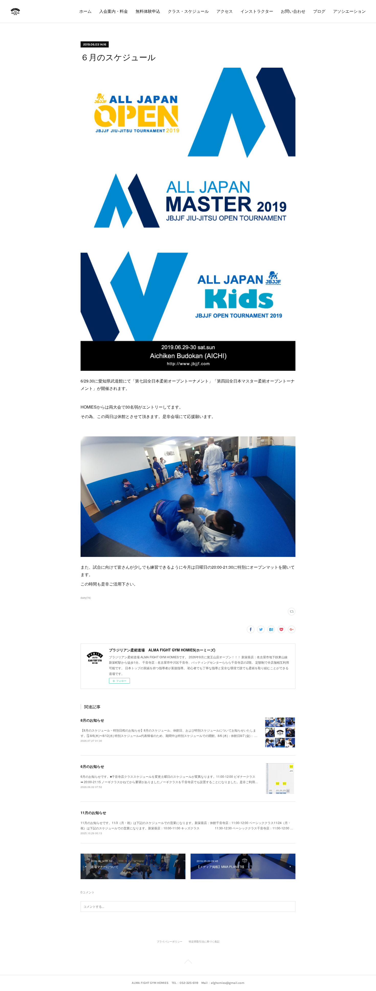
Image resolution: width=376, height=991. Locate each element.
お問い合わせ (293, 11)
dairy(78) (86, 598)
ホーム (85, 11)
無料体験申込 (148, 11)
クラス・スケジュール (188, 11)
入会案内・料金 (113, 11)
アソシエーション (349, 11)
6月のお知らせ (92, 766)
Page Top (188, 962)
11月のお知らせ (93, 812)
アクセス (224, 11)
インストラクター (256, 11)
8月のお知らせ (92, 720)
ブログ (319, 11)
